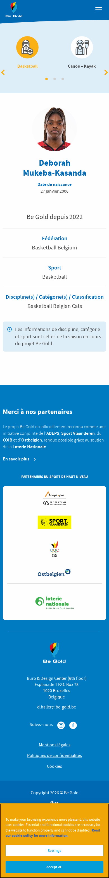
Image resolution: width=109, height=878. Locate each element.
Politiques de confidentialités (54, 755)
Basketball (27, 53)
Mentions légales (54, 745)
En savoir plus (16, 459)
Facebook (73, 725)
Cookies (54, 766)
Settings (54, 850)
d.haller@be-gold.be (56, 707)
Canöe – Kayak (81, 53)
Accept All (54, 867)
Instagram (61, 725)
